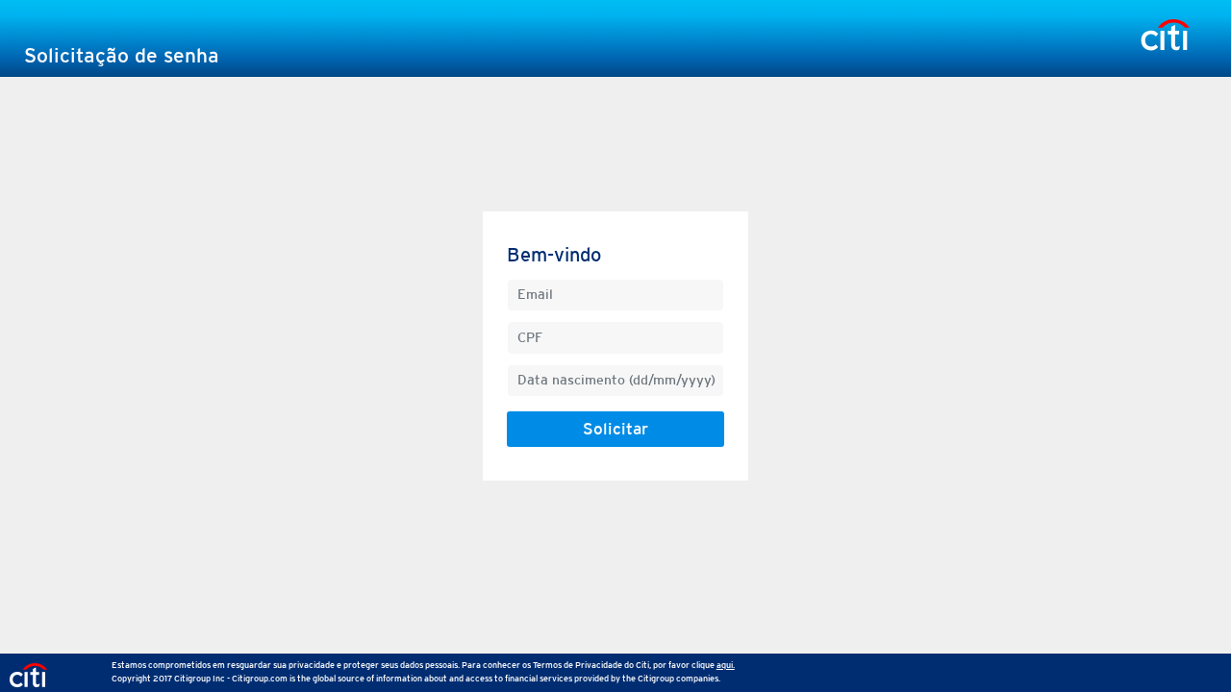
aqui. (725, 664)
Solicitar (615, 428)
